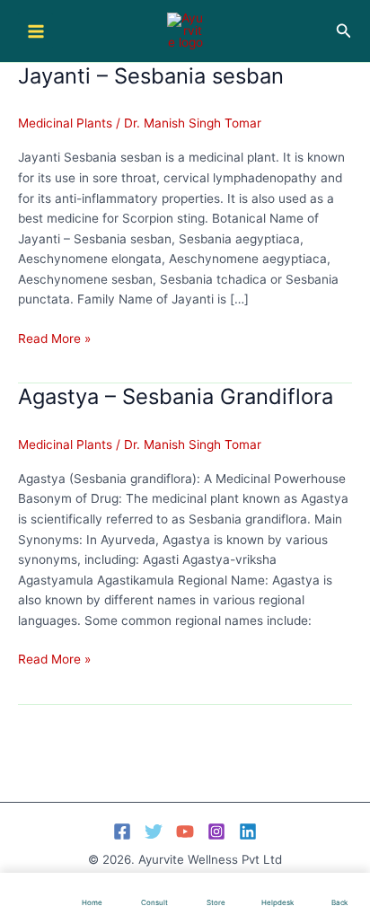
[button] (344, 31)
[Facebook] (122, 831)
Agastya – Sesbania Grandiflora (175, 396)
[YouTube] (185, 831)
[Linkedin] (248, 831)
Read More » (54, 339)
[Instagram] (216, 831)
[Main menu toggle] (35, 30)
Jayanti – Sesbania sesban (151, 76)
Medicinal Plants (65, 123)
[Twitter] (154, 831)
